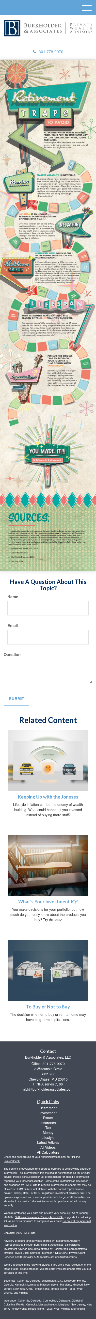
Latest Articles (48, 1142)
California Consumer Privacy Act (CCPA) (39, 1217)
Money (48, 1132)
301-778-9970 (51, 51)
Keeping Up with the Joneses (48, 797)
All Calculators (48, 1152)
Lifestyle (48, 1137)
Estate (48, 1117)
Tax (48, 1127)
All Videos (48, 1147)
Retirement (48, 1107)
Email (12, 625)
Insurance (48, 1122)
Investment (48, 1112)
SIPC (65, 1253)
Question (12, 654)
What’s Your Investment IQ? (48, 901)
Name (12, 596)
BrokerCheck (12, 1161)
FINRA (57, 1253)
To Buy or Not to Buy (48, 1006)
